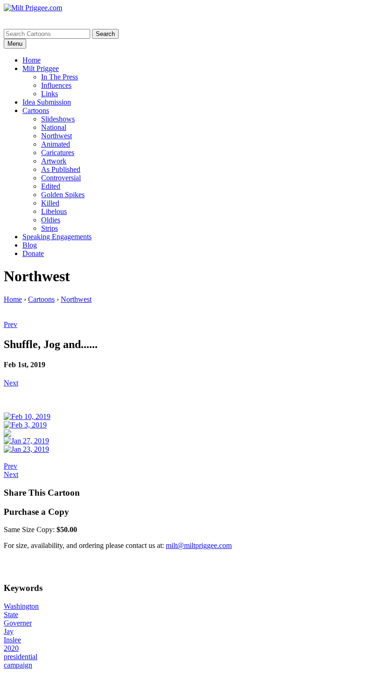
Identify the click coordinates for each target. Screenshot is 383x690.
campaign (18, 665)
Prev (10, 324)
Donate (33, 253)
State (11, 615)
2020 (11, 648)
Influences (56, 85)
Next (11, 383)
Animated (55, 144)
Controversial (61, 178)
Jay (9, 631)
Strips (49, 228)
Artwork (53, 161)
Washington (21, 606)
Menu (14, 43)
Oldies (50, 220)
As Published (60, 169)
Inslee (12, 640)
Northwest (56, 136)
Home (31, 60)
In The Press (59, 77)
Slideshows (58, 119)
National (53, 127)
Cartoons (35, 110)
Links (49, 94)
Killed (50, 203)
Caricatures (57, 152)
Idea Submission (46, 102)
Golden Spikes (63, 195)
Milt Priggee (40, 68)
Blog (29, 245)
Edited (50, 186)
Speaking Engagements (57, 237)
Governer (18, 623)
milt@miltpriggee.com (199, 545)
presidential (20, 657)
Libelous (54, 211)
